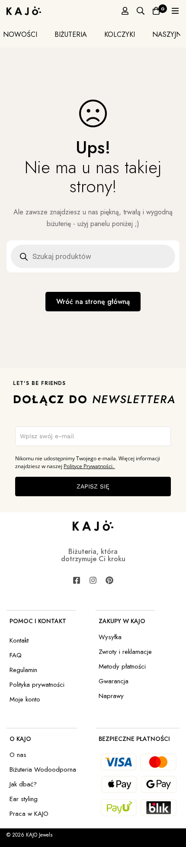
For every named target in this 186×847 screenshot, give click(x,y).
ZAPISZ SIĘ (93, 486)
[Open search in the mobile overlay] (93, 256)
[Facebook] (76, 580)
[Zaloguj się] (125, 10)
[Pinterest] (109, 580)
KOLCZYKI (119, 34)
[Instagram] (93, 580)
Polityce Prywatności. (89, 466)
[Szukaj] (140, 10)
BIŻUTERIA (71, 34)
